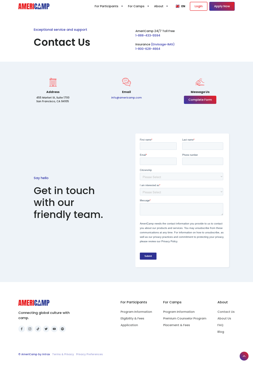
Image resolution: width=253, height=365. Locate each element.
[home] (33, 6)
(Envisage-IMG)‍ (163, 44)
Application (129, 325)
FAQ (220, 325)
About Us (224, 318)
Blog (220, 332)
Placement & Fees (176, 325)
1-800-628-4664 (147, 49)
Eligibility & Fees (132, 318)
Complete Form (200, 100)
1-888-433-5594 (147, 35)
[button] (109, 6)
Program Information (136, 312)
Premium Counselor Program (184, 318)
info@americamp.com (126, 97)
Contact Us (226, 312)
